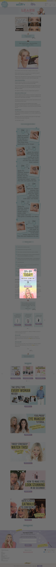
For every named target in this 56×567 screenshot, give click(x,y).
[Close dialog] (35, 270)
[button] (28, 286)
